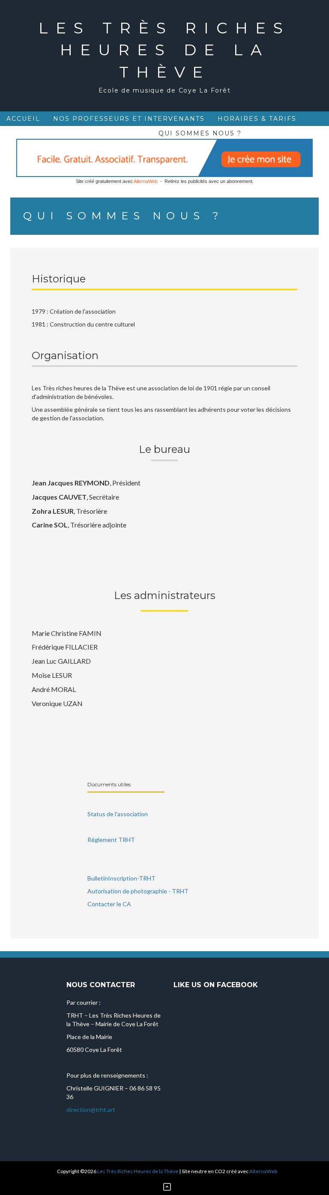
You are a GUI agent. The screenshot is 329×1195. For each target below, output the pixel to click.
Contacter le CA (109, 903)
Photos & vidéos (109, 133)
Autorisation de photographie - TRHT (137, 891)
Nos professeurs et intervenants (129, 119)
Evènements (33, 133)
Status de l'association (117, 814)
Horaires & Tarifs (257, 119)
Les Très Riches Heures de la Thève (164, 49)
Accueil (23, 119)
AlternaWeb (146, 181)
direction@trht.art (90, 1109)
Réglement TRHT (111, 839)
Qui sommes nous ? (200, 133)
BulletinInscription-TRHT (121, 878)
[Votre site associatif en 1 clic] (164, 157)
